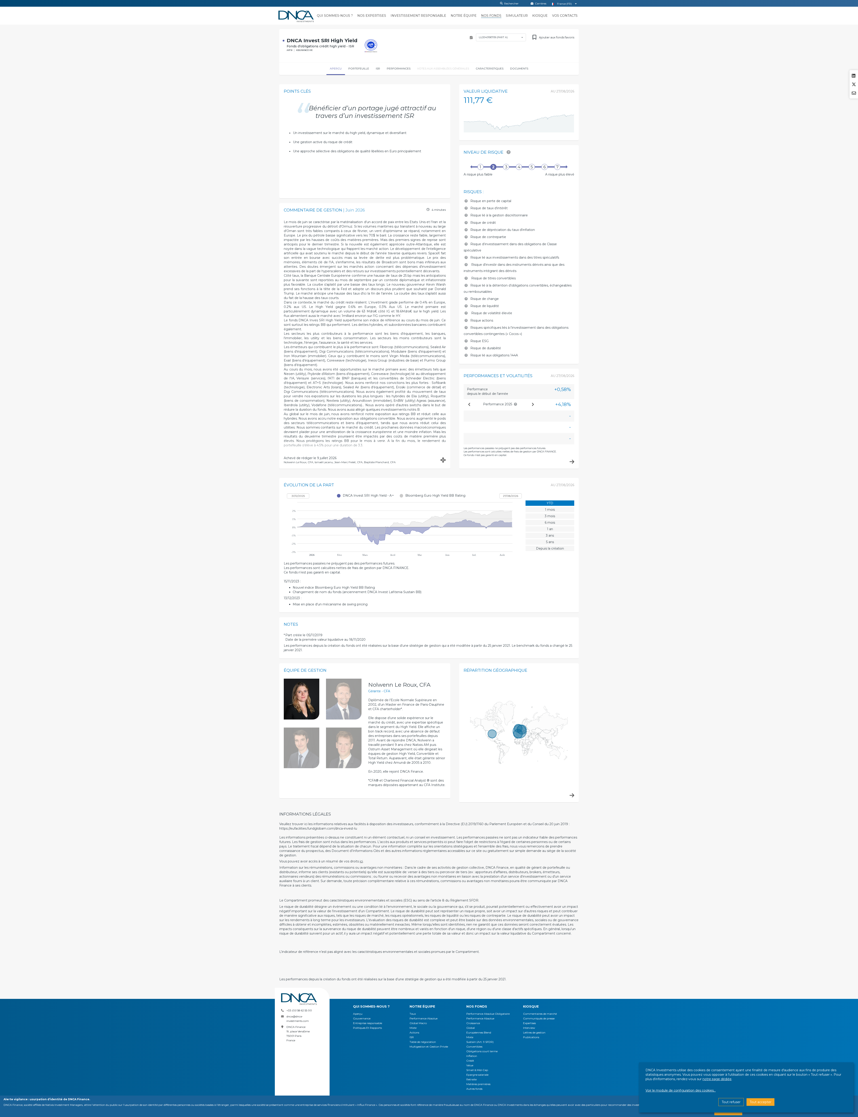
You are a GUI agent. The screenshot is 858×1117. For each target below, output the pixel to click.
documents (519, 68)
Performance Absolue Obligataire (488, 1013)
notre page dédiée (717, 1079)
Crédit (470, 1060)
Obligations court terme (482, 1051)
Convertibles (474, 1046)
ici (361, 861)
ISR (412, 1037)
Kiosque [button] (531, 1006)
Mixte (413, 1027)
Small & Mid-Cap (477, 1070)
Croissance (473, 1023)
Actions (414, 1032)
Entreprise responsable (367, 1023)
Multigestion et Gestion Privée (429, 1046)
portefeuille (358, 68)
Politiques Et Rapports (367, 1027)
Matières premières (478, 1084)
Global (470, 1027)
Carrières (540, 3)
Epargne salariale (477, 1074)
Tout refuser (731, 1102)
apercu (336, 68)
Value (469, 1065)
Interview (529, 1027)
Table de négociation (423, 1042)
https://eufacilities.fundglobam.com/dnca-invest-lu (318, 828)
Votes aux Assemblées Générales (443, 68)
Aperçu (357, 1013)
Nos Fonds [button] (476, 1006)
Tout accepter (760, 1102)
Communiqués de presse (539, 1018)
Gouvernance (361, 1018)
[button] (335, 16)
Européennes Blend (478, 1032)
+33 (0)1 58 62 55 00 (299, 1010)
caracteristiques (489, 68)
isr (378, 68)
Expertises (529, 1023)
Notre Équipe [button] (422, 1006)
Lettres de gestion (534, 1032)
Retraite (471, 1079)
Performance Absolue (423, 1018)
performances (398, 68)
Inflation (471, 1056)
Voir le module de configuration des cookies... (681, 1090)
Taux (413, 1013)
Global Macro (418, 1023)
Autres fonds (474, 1088)
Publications (531, 1037)
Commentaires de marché (540, 1013)
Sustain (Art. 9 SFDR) (480, 1042)
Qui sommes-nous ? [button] (371, 1006)
